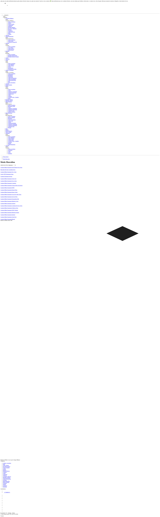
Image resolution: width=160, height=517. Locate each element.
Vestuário (7, 145)
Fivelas (9, 66)
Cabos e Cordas (11, 24)
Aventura (7, 43)
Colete (9, 95)
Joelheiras (10, 26)
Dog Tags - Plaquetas (12, 28)
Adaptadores (10, 74)
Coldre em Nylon (11, 32)
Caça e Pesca (10, 47)
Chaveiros (8, 59)
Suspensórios (10, 68)
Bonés (9, 33)
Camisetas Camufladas (12, 91)
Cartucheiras (10, 77)
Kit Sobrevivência (9, 99)
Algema (9, 23)
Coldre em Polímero (12, 79)
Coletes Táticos (11, 138)
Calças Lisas (10, 120)
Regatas (9, 127)
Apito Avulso (10, 41)
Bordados (7, 51)
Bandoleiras (10, 75)
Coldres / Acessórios (10, 70)
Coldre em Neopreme (12, 78)
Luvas (9, 152)
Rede (7, 128)
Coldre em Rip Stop (12, 80)
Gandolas (10, 96)
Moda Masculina (9, 113)
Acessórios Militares (10, 18)
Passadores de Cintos (12, 69)
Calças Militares (11, 137)
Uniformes (8, 133)
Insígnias (10, 29)
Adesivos (7, 35)
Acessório (10, 153)
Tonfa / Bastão (8, 132)
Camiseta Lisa (11, 93)
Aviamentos (10, 30)
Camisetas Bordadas (12, 123)
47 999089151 (7, 492)
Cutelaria (7, 83)
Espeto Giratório (9, 84)
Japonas (9, 143)
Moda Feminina (9, 101)
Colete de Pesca (11, 48)
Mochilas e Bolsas (9, 100)
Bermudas (10, 118)
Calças (9, 90)
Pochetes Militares (11, 27)
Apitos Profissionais (9, 36)
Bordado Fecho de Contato (13, 56)
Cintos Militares (11, 64)
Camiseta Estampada (12, 92)
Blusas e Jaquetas (11, 117)
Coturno (9, 34)
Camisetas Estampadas (12, 109)
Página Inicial (5, 156)
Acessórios (10, 150)
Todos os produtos (11, 21)
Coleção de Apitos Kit (12, 42)
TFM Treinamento (11, 144)
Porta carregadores (11, 82)
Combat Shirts (11, 140)
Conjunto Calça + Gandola (13, 97)
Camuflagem (10, 25)
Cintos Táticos (11, 65)
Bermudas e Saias (11, 106)
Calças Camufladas (12, 119)
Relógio (7, 129)
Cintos (7, 60)
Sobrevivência (11, 50)
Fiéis (9, 81)
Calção (7, 57)
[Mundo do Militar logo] (5, 11)
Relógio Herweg (9, 131)
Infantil (7, 86)
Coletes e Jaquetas (11, 111)
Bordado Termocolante (12, 55)
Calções (9, 122)
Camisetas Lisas (11, 110)
